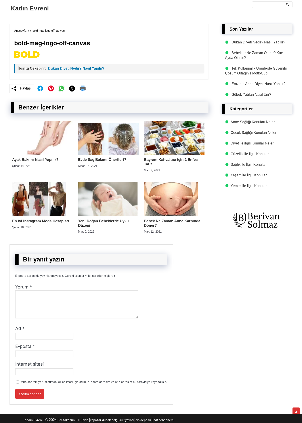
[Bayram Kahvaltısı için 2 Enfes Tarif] (174, 154)
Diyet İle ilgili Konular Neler (252, 143)
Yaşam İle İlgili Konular (249, 175)
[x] (72, 88)
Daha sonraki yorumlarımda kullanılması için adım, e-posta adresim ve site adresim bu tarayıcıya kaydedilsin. (93, 382)
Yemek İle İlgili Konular (249, 186)
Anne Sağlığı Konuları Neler (253, 122)
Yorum (23, 287)
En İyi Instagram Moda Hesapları (40, 221)
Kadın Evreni (30, 8)
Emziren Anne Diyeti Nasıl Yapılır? (258, 84)
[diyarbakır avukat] (257, 220)
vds (85, 420)
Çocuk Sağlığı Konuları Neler (253, 133)
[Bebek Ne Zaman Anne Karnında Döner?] (171, 215)
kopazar (95, 420)
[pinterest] (51, 88)
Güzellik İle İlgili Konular (250, 154)
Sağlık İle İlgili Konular (248, 164)
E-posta (25, 346)
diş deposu (143, 420)
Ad (20, 328)
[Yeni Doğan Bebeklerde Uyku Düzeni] (108, 215)
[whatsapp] (61, 88)
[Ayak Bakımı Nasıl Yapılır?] (42, 154)
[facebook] (40, 88)
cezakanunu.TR (70, 420)
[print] (82, 88)
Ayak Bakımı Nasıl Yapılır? (35, 160)
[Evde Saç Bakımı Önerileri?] (108, 154)
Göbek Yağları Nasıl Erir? (251, 94)
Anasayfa (20, 30)
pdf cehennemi (163, 420)
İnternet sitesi (29, 364)
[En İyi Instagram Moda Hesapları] (39, 215)
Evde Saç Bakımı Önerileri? (102, 160)
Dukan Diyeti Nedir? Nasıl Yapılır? (76, 68)
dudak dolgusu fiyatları (118, 420)
